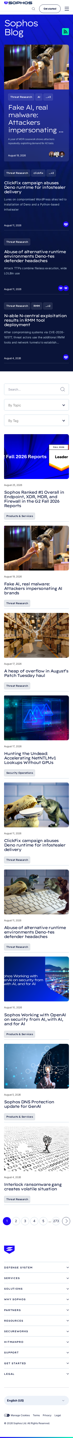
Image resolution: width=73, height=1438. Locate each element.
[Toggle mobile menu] (67, 9)
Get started (50, 8)
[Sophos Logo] (18, 2)
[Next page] (66, 1221)
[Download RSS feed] (60, 31)
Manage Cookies (20, 1415)
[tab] (36, 1267)
